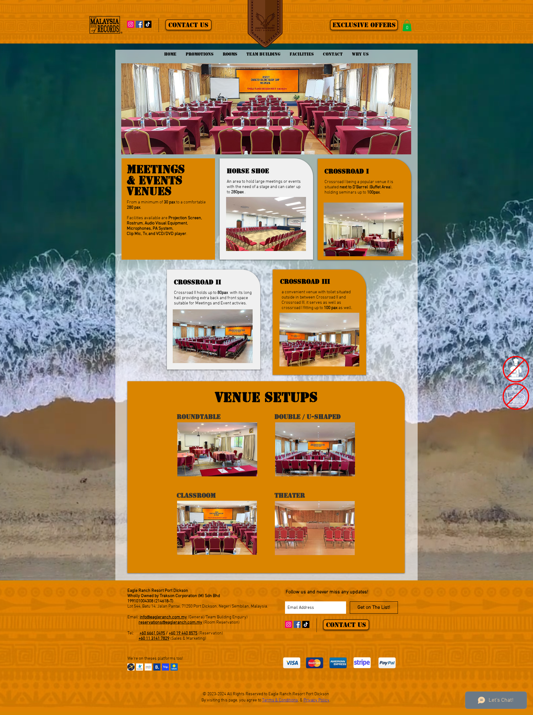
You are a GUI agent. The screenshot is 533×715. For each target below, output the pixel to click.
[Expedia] (130, 667)
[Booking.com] (156, 667)
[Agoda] (148, 667)
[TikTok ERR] (147, 24)
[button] (407, 25)
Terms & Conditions (280, 700)
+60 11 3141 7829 (153, 638)
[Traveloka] (139, 667)
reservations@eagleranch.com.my (170, 622)
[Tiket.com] (174, 667)
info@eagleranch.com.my (163, 617)
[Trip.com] (165, 667)
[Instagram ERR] (130, 24)
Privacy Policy (316, 700)
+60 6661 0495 (152, 633)
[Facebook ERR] (139, 24)
